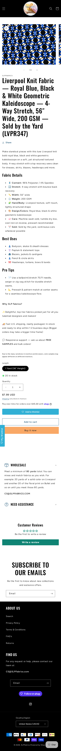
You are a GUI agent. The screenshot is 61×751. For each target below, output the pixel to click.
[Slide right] (37, 70)
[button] (3, 8)
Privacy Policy (13, 623)
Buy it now (30, 430)
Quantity (6, 381)
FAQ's (9, 636)
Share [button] (9, 142)
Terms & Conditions (16, 629)
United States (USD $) (29, 724)
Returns (10, 643)
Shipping (5, 399)
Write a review (30, 542)
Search (9, 616)
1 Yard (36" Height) (15, 368)
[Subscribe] (51, 593)
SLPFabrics (25, 745)
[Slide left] (24, 70)
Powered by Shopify (38, 745)
